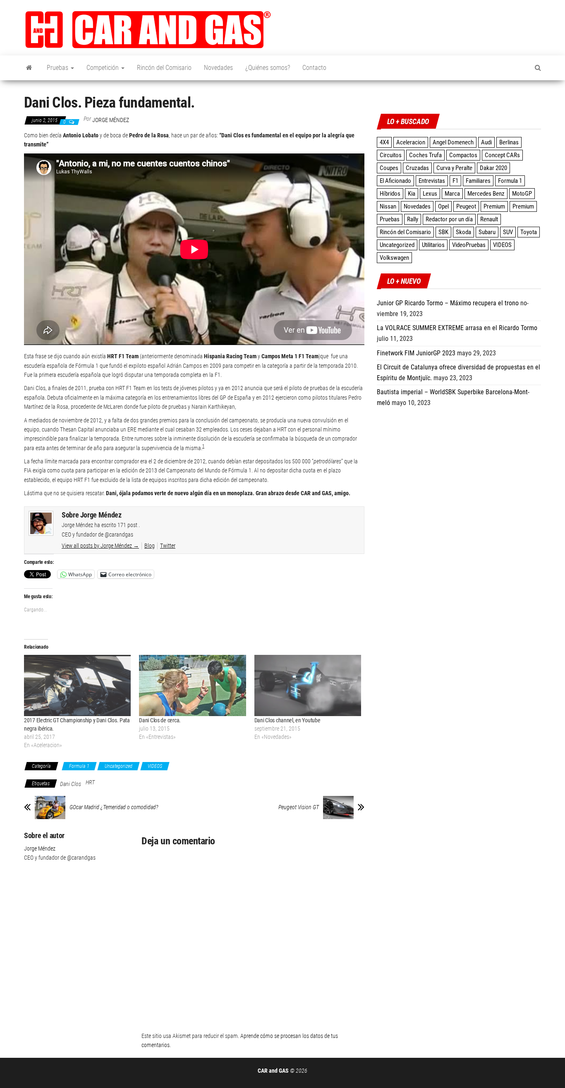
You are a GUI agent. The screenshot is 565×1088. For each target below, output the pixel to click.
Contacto (314, 68)
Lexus (430, 193)
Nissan (388, 206)
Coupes (389, 168)
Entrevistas (432, 181)
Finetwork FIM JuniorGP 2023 (416, 353)
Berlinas (509, 142)
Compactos (463, 155)
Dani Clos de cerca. (160, 720)
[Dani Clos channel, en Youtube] (307, 685)
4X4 (384, 142)
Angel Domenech (453, 142)
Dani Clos (70, 784)
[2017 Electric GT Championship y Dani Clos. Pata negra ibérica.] (77, 685)
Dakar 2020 (493, 168)
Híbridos (390, 193)
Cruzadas (417, 168)
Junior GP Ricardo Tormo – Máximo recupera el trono (448, 303)
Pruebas (58, 68)
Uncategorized (118, 766)
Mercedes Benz (486, 193)
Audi (486, 142)
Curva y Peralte (454, 168)
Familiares (478, 181)
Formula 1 (79, 766)
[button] (148, 29)
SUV (508, 232)
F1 (455, 181)
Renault (489, 219)
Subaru (487, 232)
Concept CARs (502, 155)
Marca (452, 193)
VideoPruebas (469, 245)
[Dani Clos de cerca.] (192, 685)
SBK (443, 232)
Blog (149, 545)
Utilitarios (433, 245)
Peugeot (466, 206)
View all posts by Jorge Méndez (100, 545)
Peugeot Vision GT (298, 807)
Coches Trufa (425, 155)
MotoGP (522, 193)
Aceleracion (410, 142)
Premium (494, 206)
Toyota (528, 232)
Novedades (218, 68)
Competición (103, 68)
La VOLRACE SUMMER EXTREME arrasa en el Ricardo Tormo (457, 328)
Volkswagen (394, 257)
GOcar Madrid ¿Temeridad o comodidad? (113, 807)
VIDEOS (155, 766)
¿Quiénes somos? (267, 68)
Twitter (167, 545)
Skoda (463, 232)
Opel (443, 206)
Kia (411, 193)
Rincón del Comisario (164, 68)
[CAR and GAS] (29, 67)
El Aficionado (395, 181)
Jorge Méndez (110, 120)
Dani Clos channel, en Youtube (287, 720)
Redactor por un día (449, 219)
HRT (90, 782)
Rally (412, 219)
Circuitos (391, 155)
